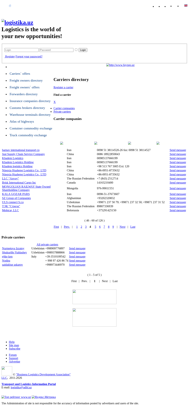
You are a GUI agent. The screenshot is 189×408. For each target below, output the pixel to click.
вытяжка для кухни (13, 390)
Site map (14, 345)
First (56, 226)
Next (122, 226)
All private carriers (47, 244)
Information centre (83, 5)
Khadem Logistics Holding (18, 162)
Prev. (67, 226)
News (42, 5)
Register (10, 56)
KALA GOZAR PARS (16, 194)
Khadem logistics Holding (17, 166)
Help (114, 5)
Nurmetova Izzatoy (13, 248)
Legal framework (59, 5)
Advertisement (129, 5)
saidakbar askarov (12, 264)
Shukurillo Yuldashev (14, 252)
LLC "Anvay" (10, 178)
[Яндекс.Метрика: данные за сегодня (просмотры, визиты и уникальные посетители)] (44, 397)
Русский (186, 5)
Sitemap (172, 5)
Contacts (146, 5)
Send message (178, 150)
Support (13, 358)
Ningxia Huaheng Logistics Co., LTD (24, 170)
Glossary (102, 5)
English (179, 5)
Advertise (14, 361)
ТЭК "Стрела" (11, 206)
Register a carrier (63, 87)
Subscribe (14, 348)
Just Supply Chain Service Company (23, 154)
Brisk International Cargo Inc (19, 182)
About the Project (25, 5)
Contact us (166, 5)
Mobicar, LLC (10, 210)
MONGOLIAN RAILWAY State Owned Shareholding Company (26, 188)
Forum (13, 354)
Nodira (6, 260)
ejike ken (7, 256)
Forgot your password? (29, 56)
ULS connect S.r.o (13, 202)
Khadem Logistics (12, 158)
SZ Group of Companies (16, 198)
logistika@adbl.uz (21, 387)
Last (132, 226)
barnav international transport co (20, 150)
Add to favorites (160, 5)
